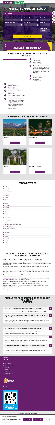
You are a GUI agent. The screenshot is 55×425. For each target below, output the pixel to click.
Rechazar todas (38, 419)
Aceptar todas (28, 419)
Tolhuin (6, 234)
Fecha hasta (27, 22)
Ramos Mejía (7, 220)
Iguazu (6, 197)
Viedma (6, 242)
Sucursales (7, 367)
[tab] (27, 308)
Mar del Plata (7, 205)
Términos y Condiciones (10, 365)
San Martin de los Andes (10, 228)
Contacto (6, 371)
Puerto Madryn (8, 218)
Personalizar (48, 419)
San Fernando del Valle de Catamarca (13, 224)
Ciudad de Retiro (8, 17)
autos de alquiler (22, 270)
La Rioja (6, 203)
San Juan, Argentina (9, 226)
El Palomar (7, 195)
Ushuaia (6, 240)
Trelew (6, 236)
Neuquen (7, 209)
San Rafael (7, 232)
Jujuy (6, 199)
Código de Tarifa (43, 28)
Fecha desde (27, 17)
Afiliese (6, 369)
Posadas (6, 213)
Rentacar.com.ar (22, 413)
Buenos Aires (7, 189)
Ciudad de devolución (10, 22)
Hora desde (42, 17)
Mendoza (7, 207)
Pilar (6, 211)
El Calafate (7, 193)
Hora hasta (42, 22)
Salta (6, 222)
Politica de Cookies (9, 373)
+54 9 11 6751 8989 (31, 311)
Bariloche (7, 186)
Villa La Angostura (7, 279)
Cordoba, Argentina (9, 191)
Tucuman (7, 238)
